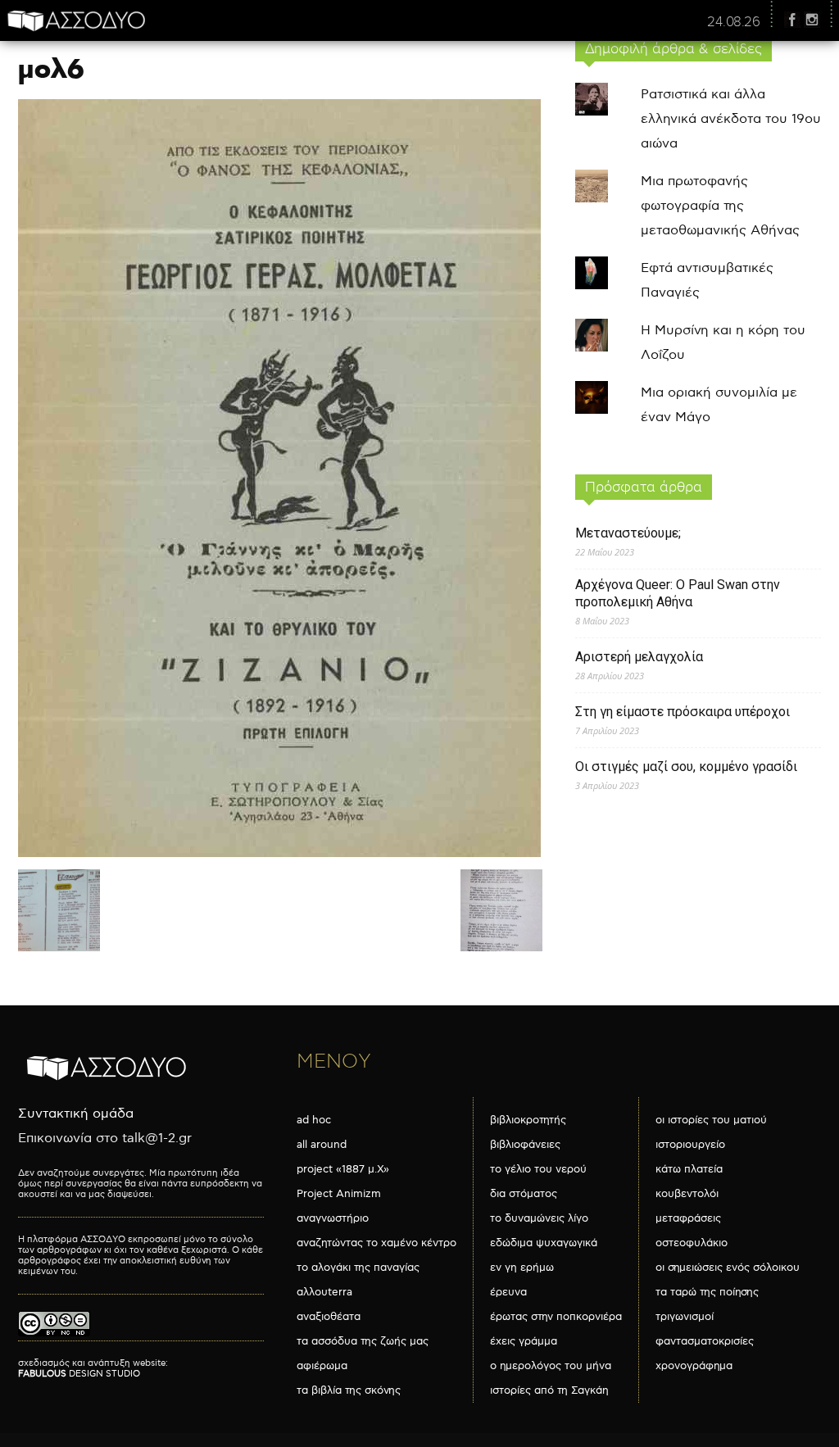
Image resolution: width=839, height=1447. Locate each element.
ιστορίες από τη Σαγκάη (549, 1390)
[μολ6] (279, 853)
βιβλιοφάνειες (525, 1144)
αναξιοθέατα (329, 1316)
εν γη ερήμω (522, 1267)
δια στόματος (523, 1193)
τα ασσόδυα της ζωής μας (363, 1341)
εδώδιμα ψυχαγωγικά (543, 1243)
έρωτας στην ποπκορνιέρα (556, 1316)
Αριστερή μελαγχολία (639, 657)
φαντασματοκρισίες (704, 1341)
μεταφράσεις (688, 1218)
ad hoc (314, 1120)
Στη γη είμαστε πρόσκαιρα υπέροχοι (682, 711)
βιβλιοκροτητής (528, 1120)
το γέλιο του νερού (538, 1169)
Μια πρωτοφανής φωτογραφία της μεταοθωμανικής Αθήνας (720, 206)
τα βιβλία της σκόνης (349, 1390)
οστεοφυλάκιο (691, 1243)
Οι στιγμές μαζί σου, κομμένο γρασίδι (686, 766)
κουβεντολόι (687, 1193)
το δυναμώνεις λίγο (539, 1218)
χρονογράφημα (693, 1365)
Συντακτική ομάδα (76, 1114)
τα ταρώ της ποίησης (707, 1292)
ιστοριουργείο (690, 1144)
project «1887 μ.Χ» (343, 1169)
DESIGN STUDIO (79, 1373)
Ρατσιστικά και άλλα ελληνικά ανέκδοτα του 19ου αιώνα (731, 119)
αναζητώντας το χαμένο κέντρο (376, 1243)
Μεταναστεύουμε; (628, 533)
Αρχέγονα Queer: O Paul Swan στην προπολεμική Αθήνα (677, 593)
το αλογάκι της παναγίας (358, 1267)
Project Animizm (339, 1193)
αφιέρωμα (322, 1365)
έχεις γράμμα (523, 1341)
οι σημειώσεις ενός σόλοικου (727, 1267)
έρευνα (508, 1292)
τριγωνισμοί (684, 1316)
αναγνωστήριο (333, 1218)
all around (322, 1144)
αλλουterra (324, 1292)
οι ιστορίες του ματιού (711, 1120)
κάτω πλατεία (689, 1169)
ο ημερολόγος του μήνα (550, 1365)
